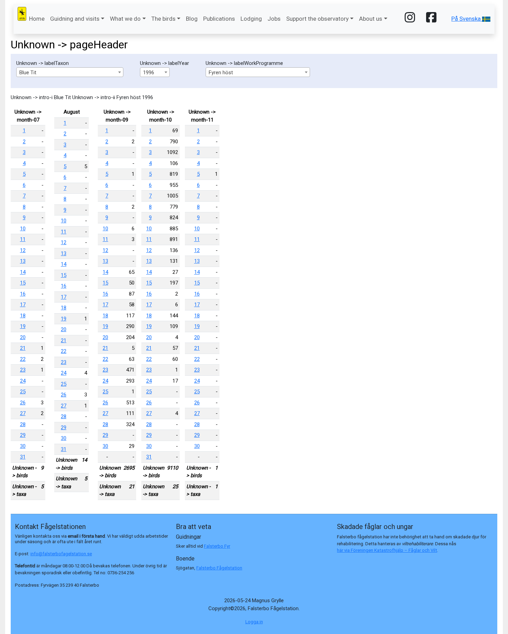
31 (23, 457)
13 (23, 261)
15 (23, 283)
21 (23, 348)
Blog (192, 18)
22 (23, 359)
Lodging (251, 18)
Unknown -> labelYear (164, 63)
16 (23, 294)
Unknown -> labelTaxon (42, 63)
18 (23, 316)
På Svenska (466, 18)
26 (23, 403)
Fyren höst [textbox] (221, 72)
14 (23, 272)
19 (23, 326)
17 (23, 304)
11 (23, 239)
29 (23, 435)
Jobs (274, 18)
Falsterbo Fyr (217, 546)
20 (23, 337)
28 (23, 424)
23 (23, 370)
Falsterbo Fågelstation (219, 567)
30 (23, 446)
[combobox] (69, 72)
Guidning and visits (75, 18)
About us (370, 18)
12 (23, 250)
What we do (125, 18)
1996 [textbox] (148, 72)
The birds (163, 18)
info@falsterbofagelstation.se (61, 553)
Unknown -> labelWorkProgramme (244, 63)
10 (23, 228)
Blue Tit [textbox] (27, 72)
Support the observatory (317, 18)
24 (23, 381)
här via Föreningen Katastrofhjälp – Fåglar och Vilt (387, 550)
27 (23, 413)
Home (37, 18)
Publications (219, 18)
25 (23, 391)
